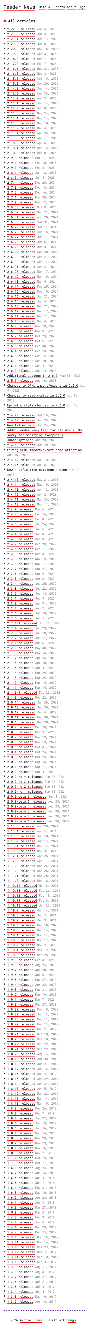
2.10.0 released (21, 153)
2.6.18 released (21, 281)
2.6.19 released (21, 276)
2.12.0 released (21, 108)
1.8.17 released (21, 1069)
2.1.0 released (20, 697)
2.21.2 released (21, 34)
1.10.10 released (22, 905)
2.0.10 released (21, 722)
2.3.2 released (20, 593)
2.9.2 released (20, 158)
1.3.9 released (20, 1267)
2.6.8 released (20, 331)
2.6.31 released (21, 217)
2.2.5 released (20, 618)
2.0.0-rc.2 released (25, 786)
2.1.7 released (20, 658)
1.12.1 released (21, 856)
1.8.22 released (21, 1044)
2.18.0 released (21, 59)
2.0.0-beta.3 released (26, 811)
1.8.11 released (21, 1098)
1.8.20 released (21, 1054)
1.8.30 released (21, 1009)
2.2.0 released (20, 648)
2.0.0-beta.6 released (26, 796)
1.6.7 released (20, 1173)
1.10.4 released (21, 935)
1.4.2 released (20, 1222)
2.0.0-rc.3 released (25, 781)
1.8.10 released (21, 1103)
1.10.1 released (21, 950)
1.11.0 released (21, 880)
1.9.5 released (20, 979)
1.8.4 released (20, 1133)
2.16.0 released (21, 73)
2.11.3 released (21, 123)
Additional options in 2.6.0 (32, 375)
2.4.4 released (20, 534)
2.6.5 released (20, 346)
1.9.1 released (20, 999)
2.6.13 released (21, 306)
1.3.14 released (21, 1242)
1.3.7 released (20, 1277)
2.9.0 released (20, 167)
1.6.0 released (20, 1207)
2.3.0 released (20, 603)
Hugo (72, 1320)
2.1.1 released (20, 687)
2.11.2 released (21, 128)
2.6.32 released (21, 212)
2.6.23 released (21, 257)
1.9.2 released (20, 994)
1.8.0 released (20, 1153)
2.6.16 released (21, 291)
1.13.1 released (21, 846)
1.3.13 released (21, 1247)
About (71, 7)
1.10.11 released (22, 900)
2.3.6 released (20, 573)
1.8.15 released (21, 1079)
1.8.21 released (21, 1049)
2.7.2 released (20, 192)
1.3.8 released (20, 1272)
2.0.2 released (20, 762)
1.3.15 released (21, 1237)
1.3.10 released (21, 1262)
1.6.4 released (20, 1187)
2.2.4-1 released (22, 623)
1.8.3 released (20, 1138)
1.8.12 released (21, 1093)
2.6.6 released (20, 341)
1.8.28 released (21, 1019)
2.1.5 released (20, 668)
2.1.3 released (20, 677)
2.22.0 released (21, 29)
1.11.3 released (21, 866)
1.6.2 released (20, 1197)
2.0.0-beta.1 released (26, 821)
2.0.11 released (21, 717)
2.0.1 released (20, 767)
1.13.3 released (21, 836)
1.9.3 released (20, 989)
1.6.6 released (20, 1178)
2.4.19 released (21, 420)
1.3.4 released (20, 1291)
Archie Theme (31, 1320)
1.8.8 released (20, 1113)
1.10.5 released (21, 930)
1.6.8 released (20, 1168)
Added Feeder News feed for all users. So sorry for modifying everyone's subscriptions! (44, 435)
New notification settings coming (37, 469)
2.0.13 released (21, 707)
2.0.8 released (20, 732)
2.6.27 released (21, 237)
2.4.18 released (21, 445)
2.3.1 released (20, 598)
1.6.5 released (20, 1182)
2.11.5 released (21, 113)
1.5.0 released (20, 1212)
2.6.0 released (20, 370)
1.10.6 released (21, 925)
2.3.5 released (20, 578)
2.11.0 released (21, 138)
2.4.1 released (20, 549)
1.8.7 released (20, 1118)
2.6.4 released (20, 351)
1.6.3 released (20, 1192)
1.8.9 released (20, 1108)
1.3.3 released (20, 1296)
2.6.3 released (20, 356)
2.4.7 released (20, 519)
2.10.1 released (21, 148)
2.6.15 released (21, 296)
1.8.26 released (21, 1029)
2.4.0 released (20, 554)
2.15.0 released (21, 83)
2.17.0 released (21, 63)
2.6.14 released (21, 301)
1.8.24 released (21, 1034)
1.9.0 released (20, 1004)
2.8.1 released (20, 172)
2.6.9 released (20, 326)
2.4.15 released (21, 479)
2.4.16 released (21, 465)
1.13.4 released (21, 831)
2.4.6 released (20, 524)
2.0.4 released (20, 752)
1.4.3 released (20, 1217)
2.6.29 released (21, 227)
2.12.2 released (21, 98)
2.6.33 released (21, 207)
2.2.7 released (20, 608)
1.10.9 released (21, 910)
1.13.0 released (21, 851)
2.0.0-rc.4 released (25, 776)
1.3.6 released (20, 1282)
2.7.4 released (20, 182)
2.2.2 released (20, 638)
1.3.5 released (20, 1286)
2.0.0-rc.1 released (25, 791)
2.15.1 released (21, 78)
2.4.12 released (21, 494)
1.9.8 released (20, 965)
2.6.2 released (20, 361)
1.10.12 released (22, 895)
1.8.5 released (20, 1128)
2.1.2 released (20, 682)
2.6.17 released (21, 286)
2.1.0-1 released (22, 692)
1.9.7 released (20, 970)
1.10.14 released (22, 885)
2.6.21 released (21, 266)
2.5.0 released (20, 380)
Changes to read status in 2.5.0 (36, 395)
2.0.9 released (20, 727)
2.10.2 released (21, 143)
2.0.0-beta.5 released (26, 801)
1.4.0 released (20, 1232)
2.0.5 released (20, 747)
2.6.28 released (21, 232)
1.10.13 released (22, 890)
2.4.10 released (21, 504)
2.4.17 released (21, 460)
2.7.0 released (20, 202)
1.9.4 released (20, 984)
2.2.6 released (20, 613)
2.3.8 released (20, 564)
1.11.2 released (21, 871)
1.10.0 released (21, 955)
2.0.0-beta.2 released (26, 816)
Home (42, 7)
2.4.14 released (21, 484)
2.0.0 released (20, 772)
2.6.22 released (21, 262)
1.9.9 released (20, 960)
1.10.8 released (21, 915)
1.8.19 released (21, 1059)
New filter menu (21, 425)
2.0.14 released (21, 702)
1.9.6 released (20, 975)
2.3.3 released (20, 588)
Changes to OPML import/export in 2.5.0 (42, 385)
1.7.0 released (20, 1163)
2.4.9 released (20, 509)
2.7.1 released (20, 197)
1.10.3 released (21, 940)
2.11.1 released (21, 133)
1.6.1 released (20, 1202)
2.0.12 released (21, 712)
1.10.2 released (21, 945)
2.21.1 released (21, 39)
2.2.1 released (20, 643)
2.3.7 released (20, 569)
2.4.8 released (20, 514)
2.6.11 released (21, 316)
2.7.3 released (20, 187)
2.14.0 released (21, 88)
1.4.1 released (20, 1227)
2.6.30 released (21, 222)
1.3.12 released (21, 1252)
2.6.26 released (21, 242)
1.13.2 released (21, 841)
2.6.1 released (20, 366)
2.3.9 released (20, 559)
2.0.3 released (20, 757)
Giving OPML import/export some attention (44, 450)
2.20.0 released (21, 49)
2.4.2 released (20, 544)
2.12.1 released (21, 103)
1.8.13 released (21, 1088)
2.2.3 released (20, 633)
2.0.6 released (20, 742)
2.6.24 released (21, 252)
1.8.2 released (20, 1143)
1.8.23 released (21, 1039)
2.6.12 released (21, 311)
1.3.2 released (20, 1301)
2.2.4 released (20, 628)
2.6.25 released (21, 247)
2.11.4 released (21, 118)
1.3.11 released (21, 1257)
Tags (81, 7)
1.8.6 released (20, 1123)
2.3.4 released (20, 583)
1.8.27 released (21, 1024)
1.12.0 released (21, 861)
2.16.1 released (21, 68)
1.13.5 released (21, 826)
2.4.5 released (20, 529)
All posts (56, 7)
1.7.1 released (20, 1158)
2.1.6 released (20, 663)
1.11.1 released (21, 876)
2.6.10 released (21, 321)
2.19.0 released (21, 54)
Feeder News (19, 7)
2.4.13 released (21, 489)
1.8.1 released (20, 1148)
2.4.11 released (21, 499)
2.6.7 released (20, 336)
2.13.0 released (21, 93)
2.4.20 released (21, 415)
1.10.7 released (21, 920)
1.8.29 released (21, 1014)
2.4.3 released (20, 539)
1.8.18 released (21, 1064)
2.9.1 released (20, 163)
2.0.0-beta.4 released (26, 806)
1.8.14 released (21, 1083)
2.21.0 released (21, 44)
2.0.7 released (20, 737)
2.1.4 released (20, 672)
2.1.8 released (20, 653)
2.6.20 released (21, 271)
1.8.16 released (21, 1074)
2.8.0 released (20, 177)
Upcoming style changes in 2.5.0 (36, 405)
